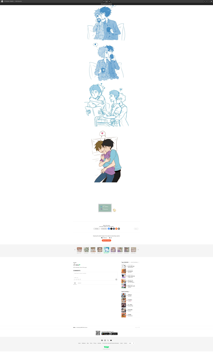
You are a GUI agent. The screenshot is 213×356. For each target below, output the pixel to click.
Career (121, 343)
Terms (91, 343)
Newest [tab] (79, 283)
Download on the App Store (114, 334)
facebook (102, 340)
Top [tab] (75, 283)
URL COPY (211, 1)
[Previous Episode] (104, 2)
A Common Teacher (9, 1)
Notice (74, 327)
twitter (108, 340)
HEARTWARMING (134, 262)
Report (136, 228)
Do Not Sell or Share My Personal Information (111, 343)
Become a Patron (106, 240)
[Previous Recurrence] (74, 249)
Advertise (99, 343)
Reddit (116, 229)
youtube (111, 340)
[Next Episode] (109, 2)
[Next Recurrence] (138, 249)
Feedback (84, 343)
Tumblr (114, 229)
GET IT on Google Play (106, 334)
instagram (105, 340)
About (79, 343)
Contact (125, 343)
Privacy (95, 343)
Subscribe (205, 1)
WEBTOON (2, 1)
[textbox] (95, 274)
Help (88, 343)
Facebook (207, 1)
